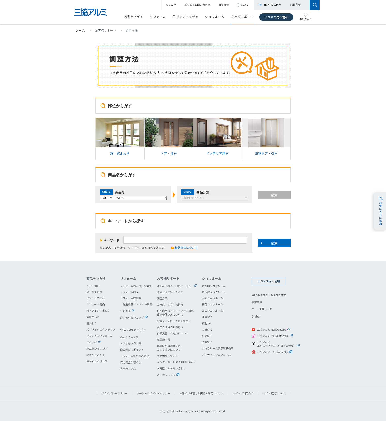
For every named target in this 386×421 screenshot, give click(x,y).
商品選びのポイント (132, 349)
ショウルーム (214, 16)
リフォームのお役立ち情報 (136, 286)
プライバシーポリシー (114, 393)
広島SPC (207, 336)
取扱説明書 (163, 339)
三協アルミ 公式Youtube (271, 329)
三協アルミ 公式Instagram (273, 336)
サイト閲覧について (274, 393)
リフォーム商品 (95, 304)
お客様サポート (242, 16)
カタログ (171, 5)
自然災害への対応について (172, 333)
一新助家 (125, 311)
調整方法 (162, 298)
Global (256, 316)
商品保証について (167, 356)
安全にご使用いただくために (174, 321)
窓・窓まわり (120, 139)
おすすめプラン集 (130, 343)
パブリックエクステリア (100, 329)
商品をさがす (133, 16)
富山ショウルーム (212, 310)
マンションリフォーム (99, 336)
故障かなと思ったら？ (170, 292)
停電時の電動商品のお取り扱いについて (169, 347)
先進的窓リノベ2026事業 (137, 304)
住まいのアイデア (185, 16)
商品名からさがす (96, 361)
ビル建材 (91, 342)
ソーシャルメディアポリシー (153, 393)
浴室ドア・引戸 (266, 139)
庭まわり (91, 323)
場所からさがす (95, 355)
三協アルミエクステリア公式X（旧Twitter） (276, 344)
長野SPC (207, 329)
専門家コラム (128, 368)
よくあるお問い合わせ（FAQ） (175, 286)
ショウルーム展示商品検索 (217, 348)
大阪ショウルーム (212, 298)
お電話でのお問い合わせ (171, 368)
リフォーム (158, 16)
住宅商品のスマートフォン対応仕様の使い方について (175, 312)
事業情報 (257, 302)
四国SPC (207, 342)
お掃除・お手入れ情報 (170, 304)
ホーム (80, 30)
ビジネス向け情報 (276, 17)
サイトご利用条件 (243, 393)
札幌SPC (207, 317)
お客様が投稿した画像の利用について (201, 393)
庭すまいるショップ (132, 317)
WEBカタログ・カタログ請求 (269, 295)
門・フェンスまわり (98, 310)
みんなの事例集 (129, 337)
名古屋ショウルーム (214, 292)
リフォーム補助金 (130, 298)
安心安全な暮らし (130, 362)
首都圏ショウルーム (214, 286)
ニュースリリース (262, 309)
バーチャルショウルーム (216, 354)
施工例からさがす (96, 348)
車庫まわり (93, 317)
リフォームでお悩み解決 (134, 356)
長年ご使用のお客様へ (170, 327)
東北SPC (207, 323)
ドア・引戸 (169, 139)
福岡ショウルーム (212, 304)
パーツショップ (166, 375)
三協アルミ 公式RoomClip (272, 352)
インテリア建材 (217, 139)
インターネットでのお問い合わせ (176, 362)
